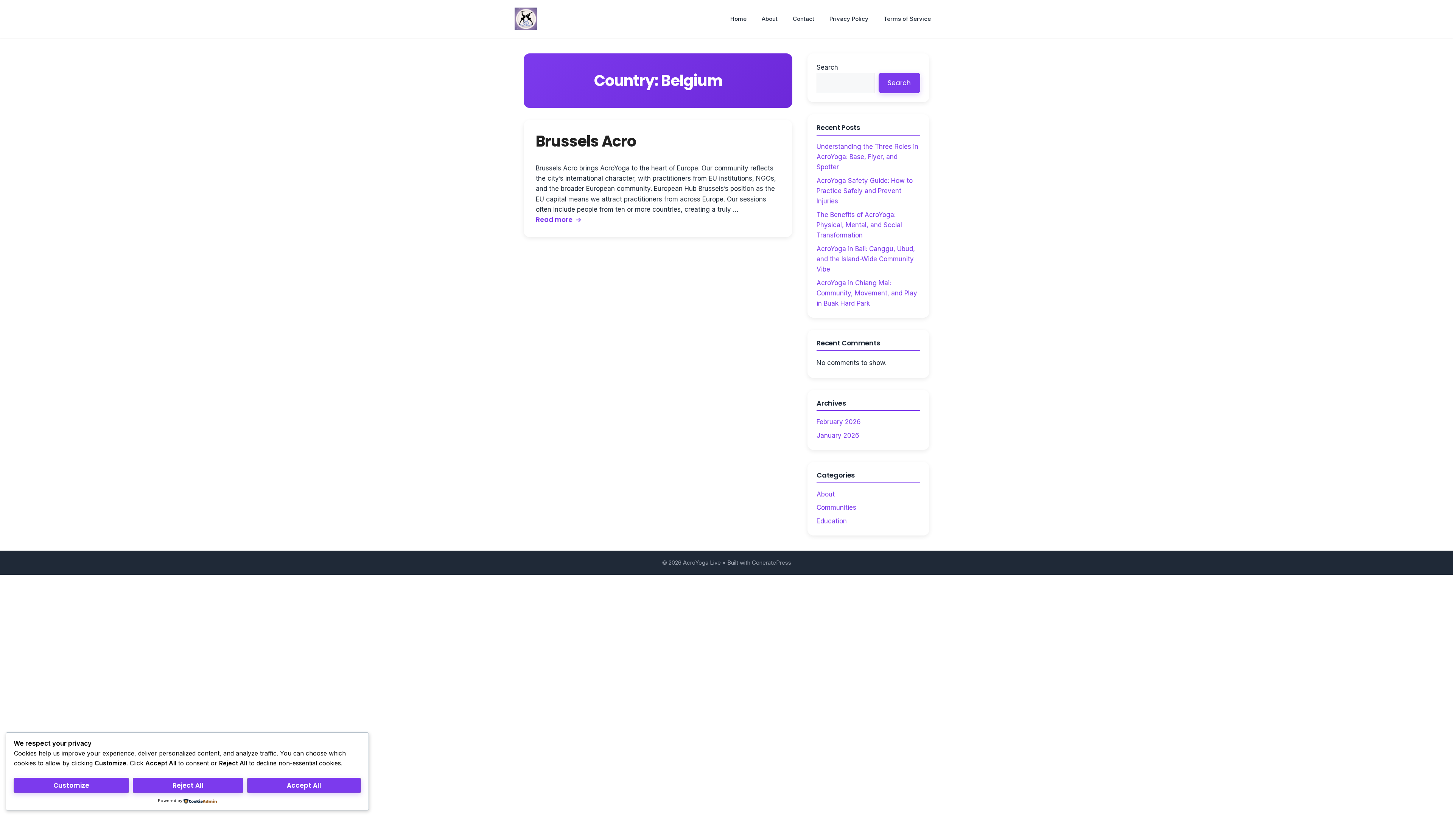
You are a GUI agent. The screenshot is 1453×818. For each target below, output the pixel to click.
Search (827, 67)
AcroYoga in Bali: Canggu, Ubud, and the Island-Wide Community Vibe (866, 259)
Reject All (188, 785)
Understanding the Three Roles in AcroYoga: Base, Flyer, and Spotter (867, 157)
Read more (554, 219)
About (770, 18)
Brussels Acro (586, 141)
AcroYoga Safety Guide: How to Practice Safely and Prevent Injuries (865, 191)
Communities (836, 507)
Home (738, 18)
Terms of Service (907, 18)
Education (832, 521)
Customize (71, 785)
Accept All (304, 785)
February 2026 (839, 422)
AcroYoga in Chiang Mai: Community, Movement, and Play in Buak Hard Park (867, 293)
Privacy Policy (848, 18)
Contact (803, 18)
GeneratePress (771, 562)
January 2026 (838, 435)
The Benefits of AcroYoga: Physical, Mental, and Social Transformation (859, 225)
